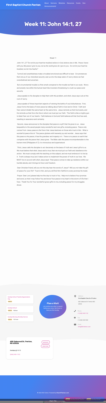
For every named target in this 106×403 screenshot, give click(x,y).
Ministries (62, 3)
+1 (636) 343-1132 (83, 313)
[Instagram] (57, 385)
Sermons (54, 3)
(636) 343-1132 (15, 354)
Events (78, 3)
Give (84, 3)
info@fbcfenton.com (84, 326)
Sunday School (12, 308)
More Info (45, 342)
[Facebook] (48, 385)
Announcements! (50, 6)
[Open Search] (99, 5)
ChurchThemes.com (62, 393)
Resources (70, 3)
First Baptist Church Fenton (23, 4)
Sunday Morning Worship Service (18, 317)
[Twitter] (53, 385)
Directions (45, 346)
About (47, 3)
